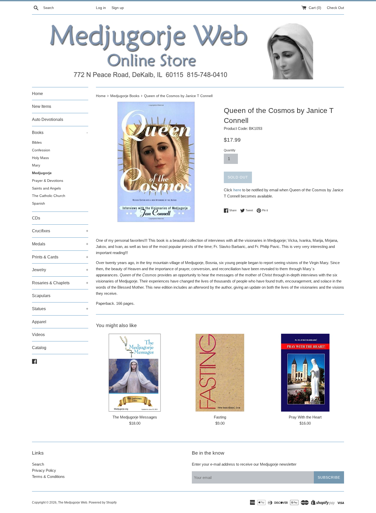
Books (60, 132)
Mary (36, 165)
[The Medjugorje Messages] (134, 372)
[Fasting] (220, 372)
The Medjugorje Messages (135, 417)
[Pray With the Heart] (305, 372)
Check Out (335, 8)
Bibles (37, 142)
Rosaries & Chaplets (60, 283)
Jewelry (60, 270)
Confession (41, 150)
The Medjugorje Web (72, 502)
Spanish (38, 203)
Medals (60, 244)
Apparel (39, 322)
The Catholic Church (48, 196)
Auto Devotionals (47, 119)
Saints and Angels (46, 188)
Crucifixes (60, 231)
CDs (36, 218)
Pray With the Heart (305, 417)
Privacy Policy (44, 470)
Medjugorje (42, 173)
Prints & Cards (60, 257)
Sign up (118, 8)
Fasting (220, 417)
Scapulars (41, 296)
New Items (41, 106)
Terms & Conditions (48, 476)
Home (37, 93)
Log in (101, 8)
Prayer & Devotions (47, 181)
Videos (38, 334)
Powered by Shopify (103, 502)
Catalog (39, 348)
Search (38, 464)
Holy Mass (40, 158)
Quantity (229, 150)
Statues (60, 309)
